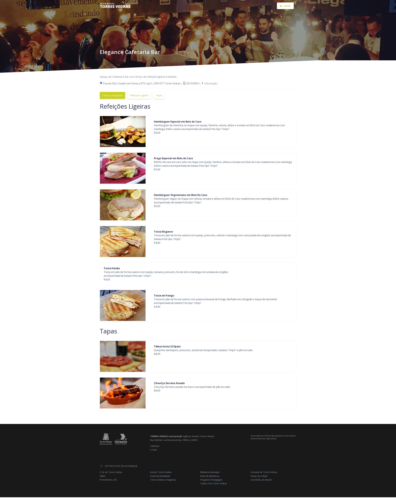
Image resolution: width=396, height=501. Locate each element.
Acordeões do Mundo (261, 479)
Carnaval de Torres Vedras (264, 472)
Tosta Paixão (112, 268)
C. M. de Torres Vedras (111, 472)
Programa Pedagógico (211, 479)
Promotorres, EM (108, 479)
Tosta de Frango (164, 295)
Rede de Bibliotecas (210, 476)
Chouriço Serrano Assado (169, 383)
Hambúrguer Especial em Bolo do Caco (177, 121)
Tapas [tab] (159, 95)
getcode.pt (271, 438)
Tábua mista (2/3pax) (167, 346)
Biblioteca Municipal (209, 472)
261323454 (192, 83)
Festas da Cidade (259, 476)
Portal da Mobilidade (160, 476)
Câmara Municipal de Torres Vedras (280, 435)
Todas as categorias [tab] (112, 95)
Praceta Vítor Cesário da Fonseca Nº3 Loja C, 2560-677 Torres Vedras (141, 83)
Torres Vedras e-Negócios (163, 479)
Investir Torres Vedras (161, 472)
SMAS (102, 476)
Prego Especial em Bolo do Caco (173, 158)
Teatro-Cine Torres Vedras (213, 483)
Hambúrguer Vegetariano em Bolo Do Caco (180, 195)
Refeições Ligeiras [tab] (139, 95)
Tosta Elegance (163, 231)
